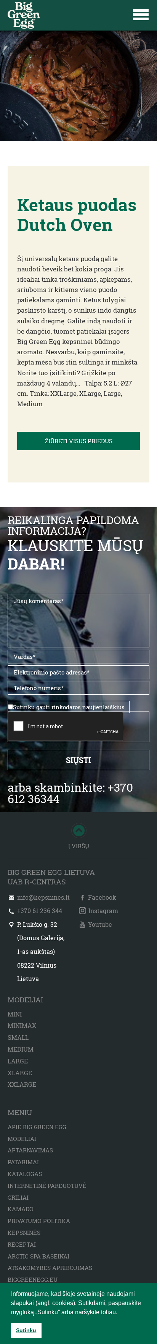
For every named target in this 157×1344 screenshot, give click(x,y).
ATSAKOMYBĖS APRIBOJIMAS (50, 1267)
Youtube (100, 924)
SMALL (18, 1037)
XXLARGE (22, 1084)
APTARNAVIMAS (30, 1150)
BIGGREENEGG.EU (33, 1279)
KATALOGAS (25, 1174)
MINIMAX (22, 1025)
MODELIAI (22, 1138)
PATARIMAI (23, 1162)
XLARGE (20, 1073)
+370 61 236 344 (39, 911)
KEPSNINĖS (24, 1232)
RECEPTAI (22, 1244)
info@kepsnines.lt (43, 897)
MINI (15, 1014)
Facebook (102, 897)
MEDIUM (21, 1049)
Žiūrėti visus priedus (78, 441)
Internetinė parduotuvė (47, 1185)
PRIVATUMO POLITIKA (39, 1221)
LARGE (18, 1061)
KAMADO (21, 1209)
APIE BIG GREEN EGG (37, 1127)
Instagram (103, 911)
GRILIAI (18, 1197)
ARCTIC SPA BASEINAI (38, 1256)
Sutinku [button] (26, 1330)
